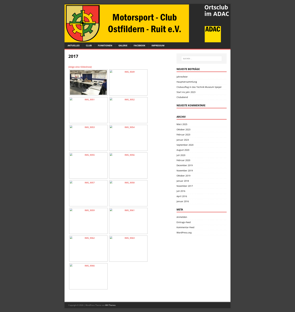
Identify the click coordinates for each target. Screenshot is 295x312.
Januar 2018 (183, 180)
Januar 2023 (183, 139)
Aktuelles (74, 45)
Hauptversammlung (187, 81)
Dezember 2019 (185, 165)
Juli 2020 (181, 155)
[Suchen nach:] (201, 58)
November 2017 (185, 185)
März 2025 (182, 124)
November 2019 (185, 170)
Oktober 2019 (183, 175)
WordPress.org (184, 232)
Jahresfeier (182, 76)
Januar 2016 (183, 201)
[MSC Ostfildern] (147, 40)
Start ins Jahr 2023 (186, 92)
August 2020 (183, 149)
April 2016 (182, 196)
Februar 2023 (183, 134)
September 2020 (185, 144)
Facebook (139, 45)
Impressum (157, 45)
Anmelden (182, 217)
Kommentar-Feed (185, 227)
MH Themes (110, 305)
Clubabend (182, 97)
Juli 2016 (181, 191)
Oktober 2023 (183, 129)
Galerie (122, 45)
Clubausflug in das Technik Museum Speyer (199, 87)
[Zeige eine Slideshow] (80, 66)
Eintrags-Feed (184, 222)
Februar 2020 (183, 160)
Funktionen (105, 45)
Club (89, 45)
